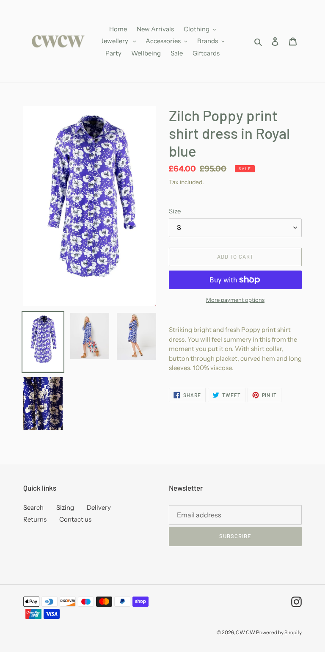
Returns (35, 519)
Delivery (99, 507)
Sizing (65, 507)
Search (33, 507)
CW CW (246, 632)
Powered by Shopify (279, 632)
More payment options (235, 299)
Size (175, 211)
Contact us (75, 519)
